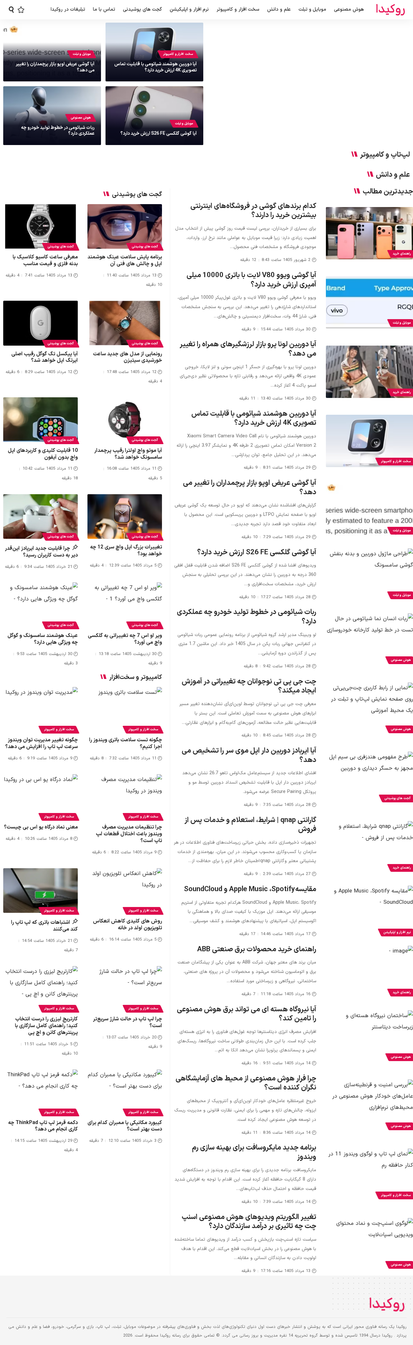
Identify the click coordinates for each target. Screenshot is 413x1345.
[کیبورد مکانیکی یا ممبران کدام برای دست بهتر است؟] (124, 1091)
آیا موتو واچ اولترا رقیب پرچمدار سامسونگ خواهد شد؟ (128, 454)
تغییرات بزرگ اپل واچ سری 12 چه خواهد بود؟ (126, 550)
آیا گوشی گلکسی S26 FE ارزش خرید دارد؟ (158, 133)
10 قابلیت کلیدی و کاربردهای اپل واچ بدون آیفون (43, 454)
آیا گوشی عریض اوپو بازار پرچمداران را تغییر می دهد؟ (55, 67)
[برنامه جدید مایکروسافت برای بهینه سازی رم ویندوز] (369, 1175)
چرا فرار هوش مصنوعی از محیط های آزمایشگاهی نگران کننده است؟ (246, 1083)
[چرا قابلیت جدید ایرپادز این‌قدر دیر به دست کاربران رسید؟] (40, 516)
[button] (11, 9)
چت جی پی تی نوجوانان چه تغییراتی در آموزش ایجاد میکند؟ (249, 686)
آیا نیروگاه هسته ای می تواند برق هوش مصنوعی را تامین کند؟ (246, 1014)
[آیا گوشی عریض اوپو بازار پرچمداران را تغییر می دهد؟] (369, 510)
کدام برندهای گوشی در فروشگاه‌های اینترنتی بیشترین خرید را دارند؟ (253, 211)
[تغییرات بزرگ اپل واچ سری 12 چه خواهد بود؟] (124, 516)
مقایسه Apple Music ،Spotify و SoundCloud (250, 889)
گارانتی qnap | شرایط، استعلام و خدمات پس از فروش (250, 825)
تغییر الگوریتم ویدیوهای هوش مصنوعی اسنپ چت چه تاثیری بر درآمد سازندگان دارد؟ (249, 1222)
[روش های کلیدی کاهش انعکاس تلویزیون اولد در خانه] (124, 890)
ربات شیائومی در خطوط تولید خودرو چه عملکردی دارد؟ (58, 130)
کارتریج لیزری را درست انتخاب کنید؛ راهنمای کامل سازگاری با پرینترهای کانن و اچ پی (46, 1026)
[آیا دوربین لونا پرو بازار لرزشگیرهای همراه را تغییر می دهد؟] (369, 372)
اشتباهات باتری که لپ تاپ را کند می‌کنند (44, 926)
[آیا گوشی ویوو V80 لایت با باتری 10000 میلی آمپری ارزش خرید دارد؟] (369, 302)
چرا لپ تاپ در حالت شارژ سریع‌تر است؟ (127, 1022)
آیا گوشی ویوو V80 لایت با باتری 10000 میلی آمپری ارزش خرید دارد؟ (251, 280)
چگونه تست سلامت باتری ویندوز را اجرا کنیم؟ (125, 743)
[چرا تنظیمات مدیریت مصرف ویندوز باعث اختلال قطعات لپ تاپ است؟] (124, 796)
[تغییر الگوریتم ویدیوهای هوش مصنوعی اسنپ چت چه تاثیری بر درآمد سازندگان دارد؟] (369, 1244)
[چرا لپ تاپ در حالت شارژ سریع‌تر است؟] (124, 988)
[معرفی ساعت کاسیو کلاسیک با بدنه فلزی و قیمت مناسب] (40, 226)
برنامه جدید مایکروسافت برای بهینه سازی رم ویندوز (254, 1152)
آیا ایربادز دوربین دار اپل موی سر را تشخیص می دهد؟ (249, 755)
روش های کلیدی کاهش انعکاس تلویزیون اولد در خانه (127, 924)
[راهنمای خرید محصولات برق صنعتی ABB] (369, 972)
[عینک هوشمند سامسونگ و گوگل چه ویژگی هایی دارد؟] (40, 604)
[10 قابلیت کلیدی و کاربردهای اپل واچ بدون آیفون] (40, 419)
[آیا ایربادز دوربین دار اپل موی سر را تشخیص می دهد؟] (369, 778)
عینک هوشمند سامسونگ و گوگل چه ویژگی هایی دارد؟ (42, 639)
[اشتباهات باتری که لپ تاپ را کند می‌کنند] (40, 890)
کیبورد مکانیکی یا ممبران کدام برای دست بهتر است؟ (124, 1126)
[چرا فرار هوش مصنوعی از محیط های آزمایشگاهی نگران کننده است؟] (369, 1105)
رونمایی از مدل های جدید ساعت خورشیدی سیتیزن (127, 357)
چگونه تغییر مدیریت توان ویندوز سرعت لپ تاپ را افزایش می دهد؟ (41, 743)
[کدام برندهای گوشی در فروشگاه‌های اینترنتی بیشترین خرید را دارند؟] (369, 233)
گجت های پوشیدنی (145, 246)
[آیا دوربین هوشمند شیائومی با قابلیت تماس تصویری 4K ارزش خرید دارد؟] (369, 441)
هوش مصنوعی (81, 117)
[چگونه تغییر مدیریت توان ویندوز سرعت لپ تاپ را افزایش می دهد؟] (40, 709)
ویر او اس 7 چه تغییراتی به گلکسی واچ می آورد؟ (125, 639)
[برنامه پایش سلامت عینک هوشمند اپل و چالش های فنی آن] (124, 226)
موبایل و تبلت (82, 54)
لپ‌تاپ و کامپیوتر (385, 155)
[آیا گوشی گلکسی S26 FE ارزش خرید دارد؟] (369, 574)
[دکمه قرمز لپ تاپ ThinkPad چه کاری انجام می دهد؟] (40, 1091)
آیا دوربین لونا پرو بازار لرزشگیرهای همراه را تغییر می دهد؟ (248, 349)
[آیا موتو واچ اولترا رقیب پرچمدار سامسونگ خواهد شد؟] (124, 419)
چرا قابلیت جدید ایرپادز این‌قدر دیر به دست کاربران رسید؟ (41, 552)
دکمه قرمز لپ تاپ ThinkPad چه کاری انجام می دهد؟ (43, 1126)
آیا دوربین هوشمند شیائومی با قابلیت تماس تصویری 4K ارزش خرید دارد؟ (155, 67)
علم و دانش (393, 175)
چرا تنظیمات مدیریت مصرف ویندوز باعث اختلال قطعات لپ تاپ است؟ (129, 834)
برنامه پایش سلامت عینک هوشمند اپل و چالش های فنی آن (124, 260)
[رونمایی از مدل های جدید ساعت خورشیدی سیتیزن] (124, 323)
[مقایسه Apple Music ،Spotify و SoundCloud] (369, 912)
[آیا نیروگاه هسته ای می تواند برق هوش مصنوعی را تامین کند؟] (369, 1036)
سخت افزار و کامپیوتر (178, 54)
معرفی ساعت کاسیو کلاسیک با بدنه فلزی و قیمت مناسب (45, 260)
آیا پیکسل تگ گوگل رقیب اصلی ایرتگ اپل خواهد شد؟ (44, 357)
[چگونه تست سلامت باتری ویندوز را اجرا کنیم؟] (124, 709)
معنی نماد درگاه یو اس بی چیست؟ (41, 827)
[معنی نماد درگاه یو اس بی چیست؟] (40, 796)
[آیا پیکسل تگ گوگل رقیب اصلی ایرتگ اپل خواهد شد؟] (40, 323)
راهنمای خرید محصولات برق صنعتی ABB (256, 949)
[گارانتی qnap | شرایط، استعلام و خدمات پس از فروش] (369, 847)
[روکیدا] (390, 9)
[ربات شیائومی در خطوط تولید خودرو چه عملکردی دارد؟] (369, 639)
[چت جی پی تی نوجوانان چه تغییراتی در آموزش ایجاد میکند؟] (369, 709)
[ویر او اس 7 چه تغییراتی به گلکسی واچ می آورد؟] (124, 604)
